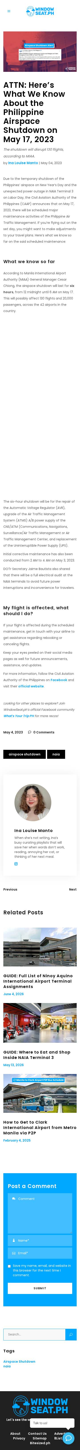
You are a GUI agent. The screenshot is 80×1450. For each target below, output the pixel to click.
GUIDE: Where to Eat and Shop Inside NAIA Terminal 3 (36, 1054)
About (15, 1433)
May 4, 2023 (13, 732)
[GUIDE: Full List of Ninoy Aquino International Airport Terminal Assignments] (40, 947)
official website (31, 686)
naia (56, 754)
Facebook (59, 680)
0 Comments (43, 732)
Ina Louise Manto (23, 163)
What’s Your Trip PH (18, 716)
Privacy (19, 1438)
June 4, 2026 (13, 994)
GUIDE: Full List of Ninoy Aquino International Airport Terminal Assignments (38, 981)
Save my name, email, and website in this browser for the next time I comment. (42, 1270)
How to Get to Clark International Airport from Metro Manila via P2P (40, 1127)
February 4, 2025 (17, 1140)
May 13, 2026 (13, 1065)
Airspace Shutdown (24, 754)
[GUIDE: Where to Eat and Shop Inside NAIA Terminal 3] (40, 1023)
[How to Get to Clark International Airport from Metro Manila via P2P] (40, 1093)
